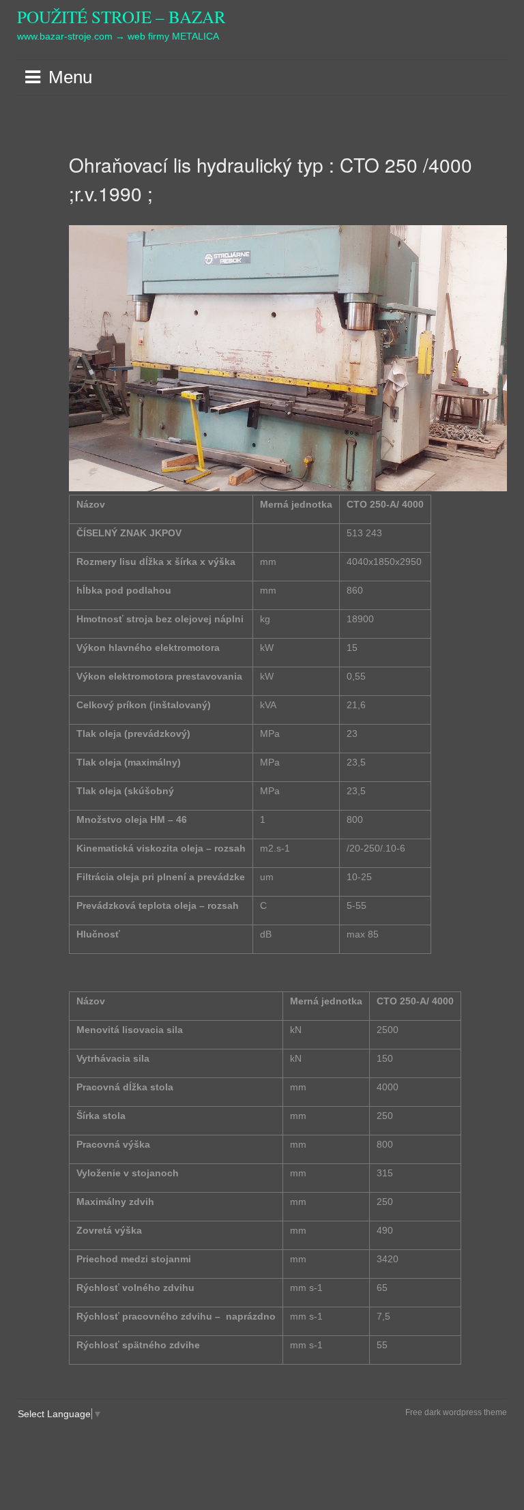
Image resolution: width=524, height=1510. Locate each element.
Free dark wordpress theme (456, 1412)
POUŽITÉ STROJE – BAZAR (121, 16)
